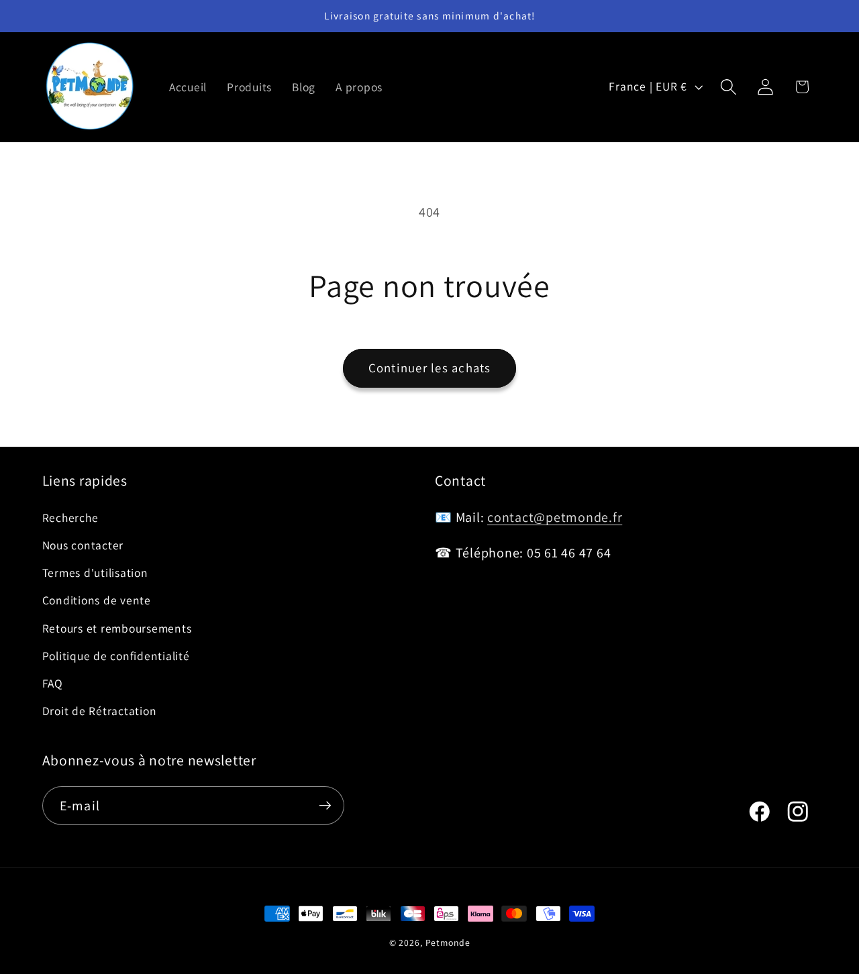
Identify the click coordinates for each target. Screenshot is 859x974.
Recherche (70, 517)
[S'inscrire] (325, 805)
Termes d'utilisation (95, 572)
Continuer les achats (429, 368)
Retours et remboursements (117, 628)
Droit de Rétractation (99, 710)
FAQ (52, 683)
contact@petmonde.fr (554, 517)
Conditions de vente (96, 600)
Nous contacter (83, 545)
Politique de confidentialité (116, 655)
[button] (728, 86)
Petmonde (447, 942)
